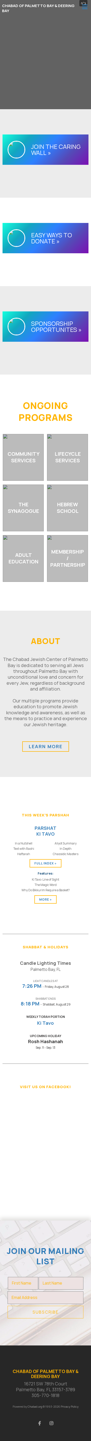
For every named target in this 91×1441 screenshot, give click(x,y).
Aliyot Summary (66, 843)
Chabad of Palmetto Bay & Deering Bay (38, 8)
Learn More (45, 746)
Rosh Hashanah (45, 1041)
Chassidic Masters (65, 854)
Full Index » (45, 863)
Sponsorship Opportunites (54, 326)
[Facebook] (39, 1423)
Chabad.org (35, 1406)
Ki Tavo (45, 1023)
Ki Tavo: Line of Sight (45, 879)
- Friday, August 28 (45, 987)
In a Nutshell (23, 843)
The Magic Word (46, 885)
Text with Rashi (23, 849)
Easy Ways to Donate (51, 238)
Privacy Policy (70, 1406)
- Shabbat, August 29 (46, 1004)
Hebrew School (68, 507)
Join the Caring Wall (56, 149)
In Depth (66, 849)
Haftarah (23, 854)
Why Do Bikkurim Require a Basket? (45, 890)
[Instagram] (51, 1423)
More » (45, 899)
